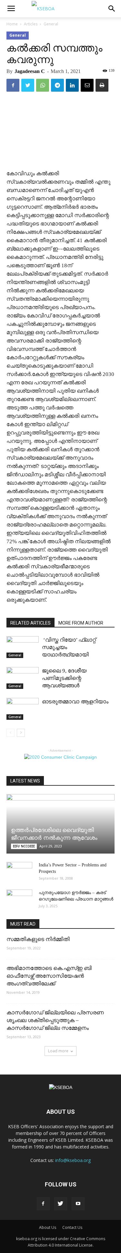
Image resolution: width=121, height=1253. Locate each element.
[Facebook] (43, 1203)
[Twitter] (60, 1203)
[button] (112, 8)
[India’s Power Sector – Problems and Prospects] (19, 871)
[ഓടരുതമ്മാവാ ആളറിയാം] (22, 709)
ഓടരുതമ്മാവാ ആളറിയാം (75, 702)
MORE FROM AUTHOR (80, 623)
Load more (58, 1051)
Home (12, 24)
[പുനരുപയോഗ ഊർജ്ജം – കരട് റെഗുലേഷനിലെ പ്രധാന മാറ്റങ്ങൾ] (19, 899)
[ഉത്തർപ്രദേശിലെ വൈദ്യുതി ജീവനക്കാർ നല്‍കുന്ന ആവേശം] (60, 824)
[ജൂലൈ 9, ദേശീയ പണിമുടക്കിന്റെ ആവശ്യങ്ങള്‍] (22, 678)
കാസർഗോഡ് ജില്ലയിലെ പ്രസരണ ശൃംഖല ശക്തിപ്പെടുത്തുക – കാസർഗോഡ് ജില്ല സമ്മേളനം (55, 1020)
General (51, 24)
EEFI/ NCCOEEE (24, 846)
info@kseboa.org (73, 1160)
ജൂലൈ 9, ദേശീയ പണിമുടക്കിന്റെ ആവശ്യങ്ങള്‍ (64, 678)
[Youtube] (78, 1203)
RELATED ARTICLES (30, 623)
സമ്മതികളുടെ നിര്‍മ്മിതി (38, 939)
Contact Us (72, 1227)
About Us (47, 1227)
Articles (30, 24)
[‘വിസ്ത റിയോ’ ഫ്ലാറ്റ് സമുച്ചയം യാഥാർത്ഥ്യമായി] (22, 647)
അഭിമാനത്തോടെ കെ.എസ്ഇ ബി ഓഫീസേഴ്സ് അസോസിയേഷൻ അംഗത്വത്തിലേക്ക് (49, 976)
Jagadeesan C (30, 71)
